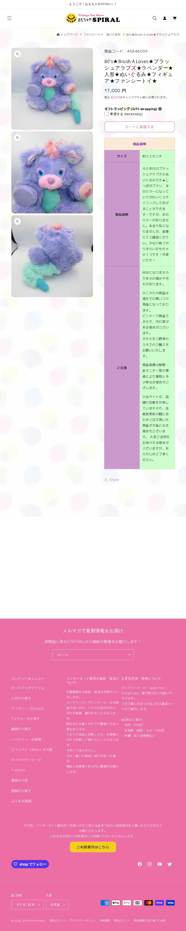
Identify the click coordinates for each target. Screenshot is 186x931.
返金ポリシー (58, 920)
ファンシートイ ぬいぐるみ (102, 34)
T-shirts (18, 770)
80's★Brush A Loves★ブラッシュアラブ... (153, 34)
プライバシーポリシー (83, 920)
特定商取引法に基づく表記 (150, 920)
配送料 (115, 97)
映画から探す (21, 728)
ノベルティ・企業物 (26, 739)
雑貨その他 (19, 780)
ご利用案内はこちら (93, 847)
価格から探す (21, 790)
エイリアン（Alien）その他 (32, 749)
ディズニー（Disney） (28, 708)
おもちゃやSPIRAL (34, 920)
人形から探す (21, 698)
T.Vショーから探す (25, 718)
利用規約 (105, 920)
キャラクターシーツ (26, 759)
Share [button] (114, 479)
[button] (10, 18)
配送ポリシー (122, 920)
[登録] (129, 654)
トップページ (69, 34)
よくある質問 (21, 801)
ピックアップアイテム (27, 688)
